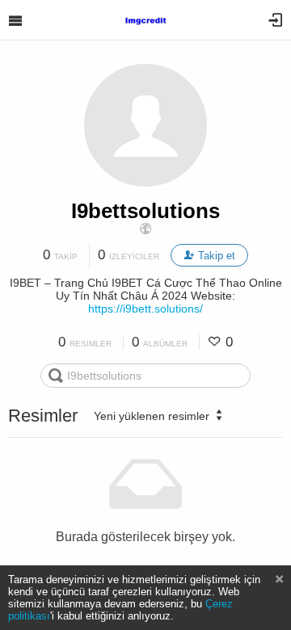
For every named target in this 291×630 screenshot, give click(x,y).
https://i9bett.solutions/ (145, 308)
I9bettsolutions (145, 211)
